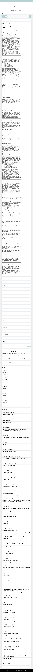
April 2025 (4, 395)
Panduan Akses (5, 514)
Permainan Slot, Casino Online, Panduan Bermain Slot (10, 560)
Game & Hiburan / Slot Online (7, 440)
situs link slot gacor (6, 285)
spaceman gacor (5, 334)
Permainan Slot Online (6, 558)
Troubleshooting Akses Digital (7, 658)
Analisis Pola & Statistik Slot (7, 422)
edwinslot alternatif (5, 435)
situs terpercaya (5, 324)
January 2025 (5, 400)
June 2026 (4, 370)
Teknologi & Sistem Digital (6, 628)
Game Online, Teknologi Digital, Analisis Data (9, 451)
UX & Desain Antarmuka (6, 663)
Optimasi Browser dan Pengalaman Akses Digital (10, 511)
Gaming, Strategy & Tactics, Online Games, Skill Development (11, 456)
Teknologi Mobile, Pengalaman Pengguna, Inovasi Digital (11, 641)
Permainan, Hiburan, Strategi (7, 562)
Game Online (4, 444)
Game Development (5, 442)
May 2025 (4, 393)
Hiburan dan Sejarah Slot (6, 460)
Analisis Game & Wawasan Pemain (8, 414)
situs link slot (5, 303)
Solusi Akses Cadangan (6, 599)
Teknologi (4, 614)
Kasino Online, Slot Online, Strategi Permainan (9, 470)
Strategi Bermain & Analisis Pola (7, 604)
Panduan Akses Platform (6, 523)
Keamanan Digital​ (5, 481)
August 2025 (4, 388)
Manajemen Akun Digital (6, 506)
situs (3, 299)
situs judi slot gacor (6, 573)
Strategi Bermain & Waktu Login (7, 606)
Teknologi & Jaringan (6, 619)
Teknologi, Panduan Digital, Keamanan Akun (9, 651)
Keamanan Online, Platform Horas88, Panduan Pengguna (11, 495)
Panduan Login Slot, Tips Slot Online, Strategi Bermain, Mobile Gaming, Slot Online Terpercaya (16, 536)
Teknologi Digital (5, 631)
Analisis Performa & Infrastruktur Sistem (8, 416)
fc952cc (4, 28)
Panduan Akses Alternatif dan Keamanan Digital (9, 516)
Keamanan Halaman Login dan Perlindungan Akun (10, 491)
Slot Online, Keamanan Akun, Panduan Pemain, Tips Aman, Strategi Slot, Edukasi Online (15, 592)
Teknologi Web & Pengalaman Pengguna (8, 649)
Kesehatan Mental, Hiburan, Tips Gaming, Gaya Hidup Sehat (11, 498)
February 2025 (5, 398)
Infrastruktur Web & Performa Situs (8, 461)
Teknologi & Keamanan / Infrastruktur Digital (9, 621)
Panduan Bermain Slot (6, 525)
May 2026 (4, 372)
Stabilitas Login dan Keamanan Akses (8, 602)
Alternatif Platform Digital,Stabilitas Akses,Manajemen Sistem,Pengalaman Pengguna (15, 410)
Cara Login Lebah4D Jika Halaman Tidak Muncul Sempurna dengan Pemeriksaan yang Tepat (16, 358)
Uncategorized (5, 661)
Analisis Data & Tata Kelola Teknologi (8, 412)
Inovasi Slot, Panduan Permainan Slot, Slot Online (10, 463)
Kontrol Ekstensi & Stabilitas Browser (8, 503)
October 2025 (5, 384)
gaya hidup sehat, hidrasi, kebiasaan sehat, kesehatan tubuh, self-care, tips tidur (14, 458)
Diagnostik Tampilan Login (6, 427)
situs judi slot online (6, 575)
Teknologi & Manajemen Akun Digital (8, 624)
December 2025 (5, 381)
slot (3, 582)
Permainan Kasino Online (6, 551)
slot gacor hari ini (5, 310)
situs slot (4, 289)
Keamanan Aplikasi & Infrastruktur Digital (9, 477)
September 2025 (5, 386)
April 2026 (4, 374)
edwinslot (4, 433)
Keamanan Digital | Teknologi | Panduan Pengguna (10, 486)
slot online (4, 587)
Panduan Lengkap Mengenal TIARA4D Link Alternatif (10, 351)
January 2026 (5, 379)
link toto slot (17, 273)
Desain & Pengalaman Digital (7, 425)
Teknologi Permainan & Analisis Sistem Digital (9, 643)
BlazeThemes (25, 670)
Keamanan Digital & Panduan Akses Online (9, 484)
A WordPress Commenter (6, 363)
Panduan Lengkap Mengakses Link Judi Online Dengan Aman (11, 530)
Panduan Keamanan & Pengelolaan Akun (8, 528)
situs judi (4, 570)
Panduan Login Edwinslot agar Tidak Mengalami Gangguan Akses (12, 355)
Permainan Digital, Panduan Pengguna (8, 548)
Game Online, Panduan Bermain (7, 449)
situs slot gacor (5, 317)
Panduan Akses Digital (6, 521)
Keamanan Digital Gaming (6, 488)
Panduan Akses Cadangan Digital (7, 518)
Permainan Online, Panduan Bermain (8, 553)
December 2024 (5, 402)
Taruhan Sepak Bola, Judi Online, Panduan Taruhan (10, 610)
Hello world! (13, 363)
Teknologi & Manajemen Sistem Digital (8, 626)
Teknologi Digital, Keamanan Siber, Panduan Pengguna (10, 633)
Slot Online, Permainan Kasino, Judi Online (9, 595)
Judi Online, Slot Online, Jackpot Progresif (9, 465)
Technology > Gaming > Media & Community (9, 612)
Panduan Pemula (5, 538)
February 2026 (5, 377)
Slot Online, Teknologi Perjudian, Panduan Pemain (10, 597)
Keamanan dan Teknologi (6, 479)
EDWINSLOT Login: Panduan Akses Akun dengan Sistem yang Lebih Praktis (14, 353)
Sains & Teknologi (5, 565)
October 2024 (5, 405)
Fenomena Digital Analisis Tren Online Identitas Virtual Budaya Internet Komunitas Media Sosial (16, 437)
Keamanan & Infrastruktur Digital (7, 474)
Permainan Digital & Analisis (7, 546)
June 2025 (4, 391)
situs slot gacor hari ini (6, 580)
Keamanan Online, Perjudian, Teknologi (8, 493)
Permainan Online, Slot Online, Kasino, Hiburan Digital (10, 555)
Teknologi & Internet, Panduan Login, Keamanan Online (10, 617)
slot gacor (4, 292)
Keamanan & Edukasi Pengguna (7, 472)
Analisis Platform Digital (6, 420)
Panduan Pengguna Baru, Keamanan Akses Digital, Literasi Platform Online (13, 540)
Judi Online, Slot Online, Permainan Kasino (9, 467)
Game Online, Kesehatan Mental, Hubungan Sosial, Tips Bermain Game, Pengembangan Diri (16, 447)
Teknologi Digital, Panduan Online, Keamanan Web (10, 635)
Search (3, 344)
